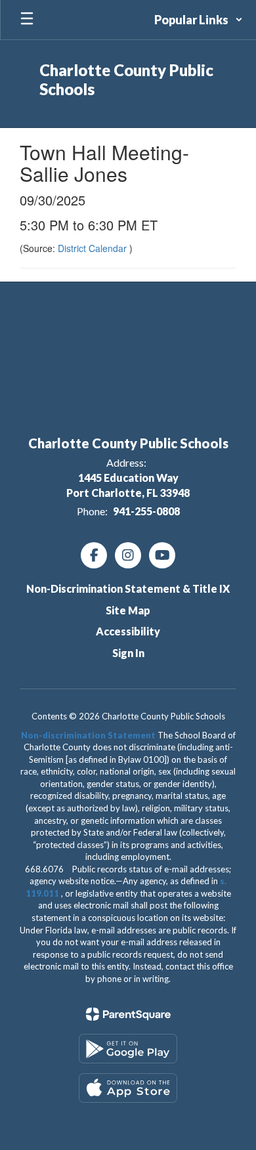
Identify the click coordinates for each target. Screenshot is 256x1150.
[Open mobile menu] (27, 19)
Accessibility (128, 631)
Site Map (128, 610)
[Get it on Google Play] (128, 1048)
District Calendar (93, 248)
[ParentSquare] (128, 1014)
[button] (198, 19)
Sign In (128, 653)
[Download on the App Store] (128, 1088)
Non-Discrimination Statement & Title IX (128, 588)
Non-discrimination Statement (88, 735)
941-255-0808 (146, 511)
